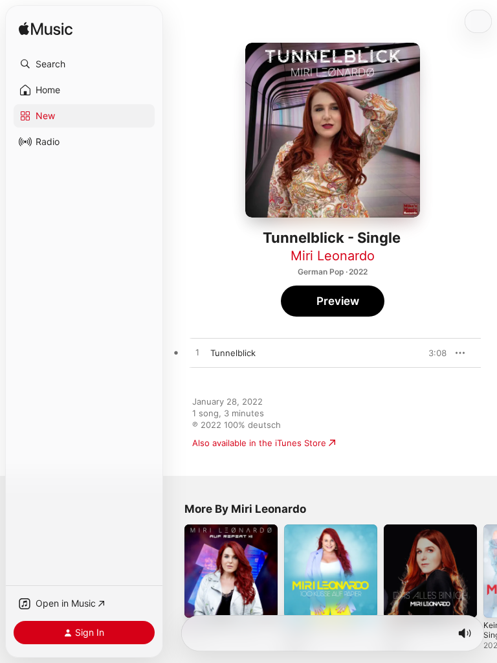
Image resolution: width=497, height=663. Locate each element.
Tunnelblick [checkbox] (233, 353)
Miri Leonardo (333, 256)
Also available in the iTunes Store (259, 443)
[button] (84, 64)
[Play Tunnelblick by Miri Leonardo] (197, 353)
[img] (45, 29)
